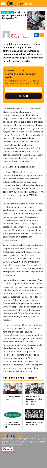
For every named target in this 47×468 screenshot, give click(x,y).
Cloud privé (5, 452)
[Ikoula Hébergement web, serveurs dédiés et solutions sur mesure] (7, 451)
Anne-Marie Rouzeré (21, 37)
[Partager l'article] (41, 35)
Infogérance (12, 452)
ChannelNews (19, 3)
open (3, 3)
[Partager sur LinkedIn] (36, 35)
